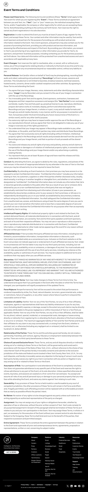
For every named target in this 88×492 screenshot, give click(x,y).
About (33, 440)
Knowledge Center (78, 458)
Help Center (76, 464)
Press (33, 446)
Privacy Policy (25, 484)
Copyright (48, 484)
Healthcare (62, 443)
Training (75, 467)
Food (60, 449)
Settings (55, 484)
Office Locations (36, 455)
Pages (47, 455)
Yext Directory (35, 458)
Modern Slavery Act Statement (36, 461)
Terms (33, 484)
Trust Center (76, 452)
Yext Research (77, 455)
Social (47, 452)
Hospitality (62, 452)
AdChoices (40, 484)
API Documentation (77, 471)
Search (47, 458)
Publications (76, 443)
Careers (33, 443)
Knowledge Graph (50, 446)
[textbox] (44, 223)
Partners (34, 449)
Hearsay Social (49, 461)
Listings (47, 443)
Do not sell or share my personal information (33, 487)
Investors (34, 452)
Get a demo (11, 452)
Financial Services (64, 440)
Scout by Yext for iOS (50, 470)
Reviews (47, 449)
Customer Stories (78, 446)
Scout (47, 440)
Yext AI (47, 466)
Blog (74, 440)
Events (75, 449)
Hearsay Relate (49, 464)
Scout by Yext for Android (50, 474)
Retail (60, 446)
